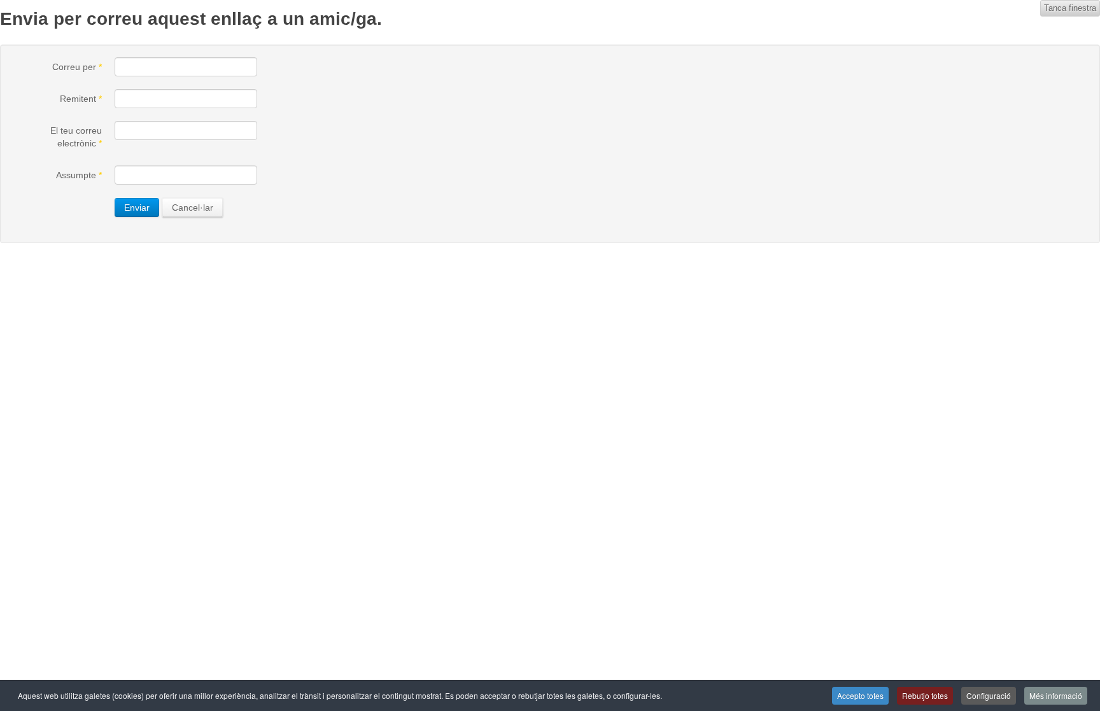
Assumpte (79, 175)
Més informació (1055, 695)
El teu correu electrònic (76, 136)
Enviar (137, 207)
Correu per (77, 67)
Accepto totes (860, 695)
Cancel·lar (192, 207)
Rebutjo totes (925, 695)
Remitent (81, 99)
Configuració (988, 695)
